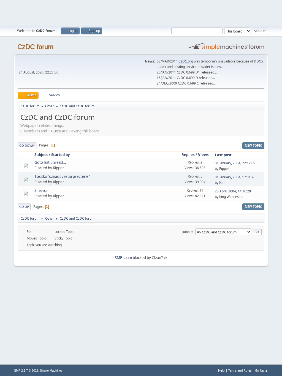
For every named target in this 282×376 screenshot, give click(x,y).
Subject (41, 154)
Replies (188, 154)
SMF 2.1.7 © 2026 (26, 370)
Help (221, 370)
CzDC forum (35, 46)
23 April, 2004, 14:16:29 (233, 191)
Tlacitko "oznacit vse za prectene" (62, 176)
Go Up (24, 207)
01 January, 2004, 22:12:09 (235, 163)
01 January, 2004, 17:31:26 (235, 177)
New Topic (253, 145)
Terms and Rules (239, 370)
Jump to (188, 232)
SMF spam (123, 257)
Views (203, 154)
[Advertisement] (141, 12)
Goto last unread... (50, 162)
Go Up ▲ (261, 370)
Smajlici (40, 190)
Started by (60, 154)
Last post (223, 154)
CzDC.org (185, 61)
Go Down (27, 145)
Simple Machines (51, 370)
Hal (221, 182)
